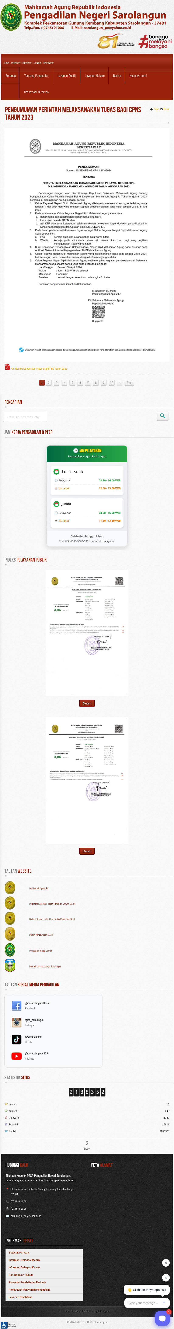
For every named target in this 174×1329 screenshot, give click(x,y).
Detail (87, 703)
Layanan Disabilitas (20, 1297)
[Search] (162, 416)
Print (156, 109)
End (129, 383)
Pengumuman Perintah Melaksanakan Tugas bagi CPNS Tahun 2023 (73, 113)
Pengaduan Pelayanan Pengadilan (29, 1289)
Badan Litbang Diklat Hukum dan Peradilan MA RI (52, 919)
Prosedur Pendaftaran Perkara (27, 1282)
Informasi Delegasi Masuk (24, 1260)
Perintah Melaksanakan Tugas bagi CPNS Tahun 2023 (38, 368)
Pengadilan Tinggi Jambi (40, 950)
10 (111, 383)
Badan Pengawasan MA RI (41, 934)
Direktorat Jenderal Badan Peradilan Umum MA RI (52, 904)
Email (167, 109)
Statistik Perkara (19, 1252)
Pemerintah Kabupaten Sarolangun (45, 966)
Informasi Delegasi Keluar (24, 1267)
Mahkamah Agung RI (38, 888)
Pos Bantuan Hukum (21, 1274)
